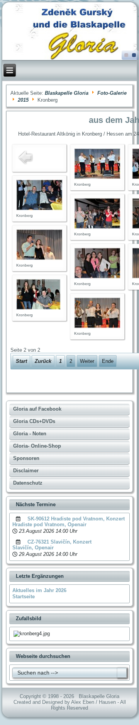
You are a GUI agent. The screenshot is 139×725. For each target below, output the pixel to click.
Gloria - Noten (29, 433)
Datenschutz (27, 483)
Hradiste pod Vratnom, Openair (49, 524)
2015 (23, 100)
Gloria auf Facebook (37, 409)
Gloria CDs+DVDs (34, 421)
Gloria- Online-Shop (37, 446)
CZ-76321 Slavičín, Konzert (59, 542)
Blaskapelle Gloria (66, 93)
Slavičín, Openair (33, 547)
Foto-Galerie (112, 93)
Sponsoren (26, 458)
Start (21, 361)
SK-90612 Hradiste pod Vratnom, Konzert (76, 519)
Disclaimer (26, 470)
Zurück (43, 361)
